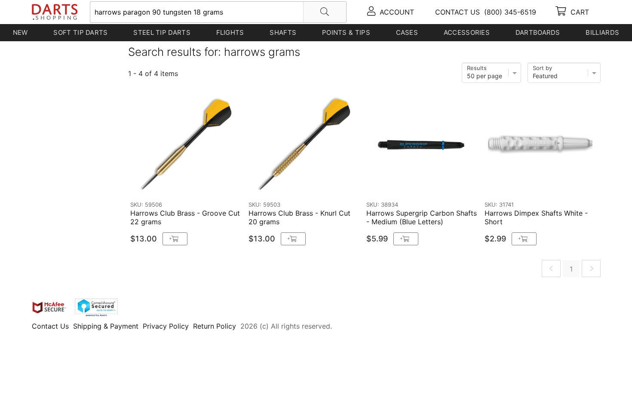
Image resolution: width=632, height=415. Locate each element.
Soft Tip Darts (80, 32)
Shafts (283, 32)
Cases (407, 32)
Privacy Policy (166, 326)
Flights (230, 32)
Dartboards (537, 32)
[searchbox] (218, 12)
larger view (218, 184)
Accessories (467, 32)
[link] (551, 268)
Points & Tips (346, 32)
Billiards (602, 32)
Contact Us (50, 326)
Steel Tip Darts (161, 32)
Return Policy (214, 326)
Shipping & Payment (105, 326)
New (20, 32)
